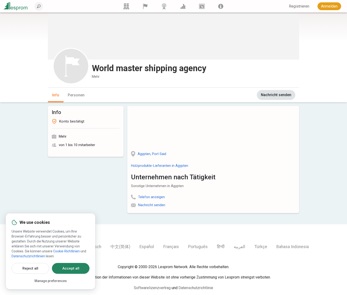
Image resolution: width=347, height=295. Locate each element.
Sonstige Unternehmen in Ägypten (157, 186)
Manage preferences (50, 281)
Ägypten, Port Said (152, 154)
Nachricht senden (276, 95)
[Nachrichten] (164, 6)
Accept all (70, 268)
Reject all (30, 268)
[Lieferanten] (145, 6)
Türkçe (260, 246)
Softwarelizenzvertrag (152, 288)
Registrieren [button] (299, 6)
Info (55, 95)
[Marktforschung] (183, 6)
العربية (239, 246)
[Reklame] (202, 6)
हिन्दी (220, 246)
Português (198, 246)
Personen (76, 95)
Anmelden (329, 6)
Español (147, 246)
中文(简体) (120, 246)
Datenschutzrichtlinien (28, 256)
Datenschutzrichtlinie (195, 288)
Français (171, 246)
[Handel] (126, 6)
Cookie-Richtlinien (66, 251)
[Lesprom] (220, 6)
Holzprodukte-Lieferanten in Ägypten (159, 166)
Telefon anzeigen (151, 197)
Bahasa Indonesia (292, 246)
